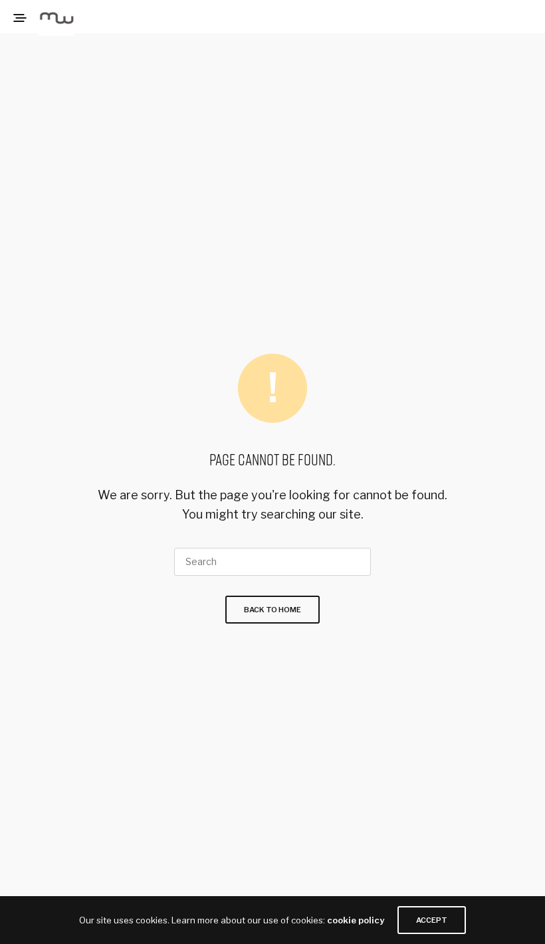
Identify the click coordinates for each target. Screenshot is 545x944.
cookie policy (355, 920)
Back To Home (272, 609)
